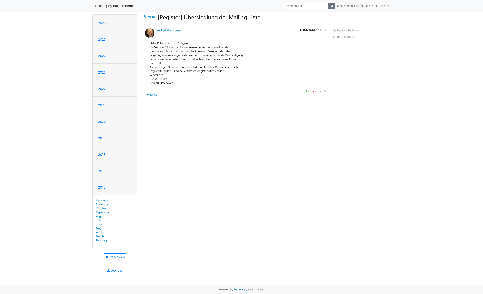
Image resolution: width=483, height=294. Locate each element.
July (98, 220)
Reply (153, 94)
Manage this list (349, 5)
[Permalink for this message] (325, 90)
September (103, 212)
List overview (116, 256)
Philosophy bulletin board (114, 6)
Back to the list (345, 37)
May (98, 228)
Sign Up (384, 5)
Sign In (368, 5)
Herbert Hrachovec (168, 30)
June (99, 224)
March (100, 236)
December (102, 200)
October (101, 208)
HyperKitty (240, 289)
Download (116, 270)
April (99, 232)
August (100, 216)
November (102, 204)
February (102, 240)
